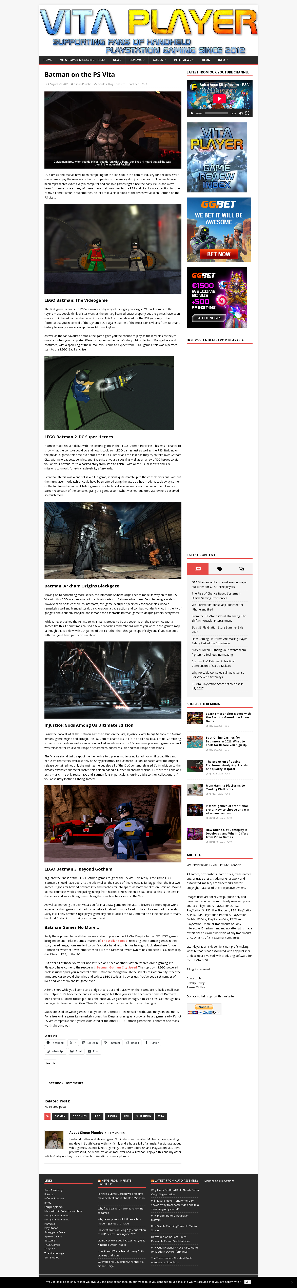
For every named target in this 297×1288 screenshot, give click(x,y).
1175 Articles (116, 1133)
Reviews (136, 60)
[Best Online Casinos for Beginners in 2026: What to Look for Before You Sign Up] (195, 746)
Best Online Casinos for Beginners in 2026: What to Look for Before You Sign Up (226, 741)
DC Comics (79, 1116)
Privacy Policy (195, 983)
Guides (158, 60)
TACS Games (52, 1245)
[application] (220, 98)
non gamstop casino (56, 1215)
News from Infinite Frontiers (114, 1182)
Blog (206, 60)
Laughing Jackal (53, 1207)
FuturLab (49, 1194)
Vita (161, 1116)
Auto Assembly (53, 1190)
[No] (292, 1282)
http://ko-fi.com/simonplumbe (109, 1156)
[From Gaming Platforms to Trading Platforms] (195, 793)
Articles (102, 84)
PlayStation (51, 1228)
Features (120, 84)
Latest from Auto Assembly (176, 1180)
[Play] (192, 113)
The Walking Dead (114, 941)
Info (221, 60)
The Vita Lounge (54, 1253)
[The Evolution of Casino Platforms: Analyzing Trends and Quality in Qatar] (195, 769)
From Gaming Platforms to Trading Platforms (225, 787)
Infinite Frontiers (54, 1198)
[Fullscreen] (247, 113)
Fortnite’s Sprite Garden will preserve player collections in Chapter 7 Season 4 (121, 1198)
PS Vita (112, 1116)
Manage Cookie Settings (219, 1181)
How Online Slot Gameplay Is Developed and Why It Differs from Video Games (227, 833)
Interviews (182, 60)
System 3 (50, 1240)
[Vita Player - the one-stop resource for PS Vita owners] (148, 53)
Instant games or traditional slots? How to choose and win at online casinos (227, 809)
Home (47, 60)
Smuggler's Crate (54, 1232)
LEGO (97, 1116)
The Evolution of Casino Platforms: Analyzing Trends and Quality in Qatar (227, 765)
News (117, 60)
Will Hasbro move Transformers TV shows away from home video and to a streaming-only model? (175, 1205)
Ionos (47, 1202)
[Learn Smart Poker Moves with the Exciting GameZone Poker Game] (195, 722)
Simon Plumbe (83, 84)
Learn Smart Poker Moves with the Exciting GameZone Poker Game (228, 717)
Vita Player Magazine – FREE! (82, 60)
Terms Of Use (196, 987)
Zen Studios (51, 1257)
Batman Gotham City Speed (117, 967)
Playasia (49, 1223)
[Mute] (241, 113)
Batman (60, 1116)
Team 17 (49, 1249)
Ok (247, 1281)
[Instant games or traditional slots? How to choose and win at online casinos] (195, 814)
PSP (126, 1116)
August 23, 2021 (59, 84)
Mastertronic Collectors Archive (63, 1211)
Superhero (143, 1116)
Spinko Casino (53, 1236)
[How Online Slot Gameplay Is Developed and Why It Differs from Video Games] (195, 838)
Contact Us (194, 978)
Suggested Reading (203, 704)
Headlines (133, 84)
